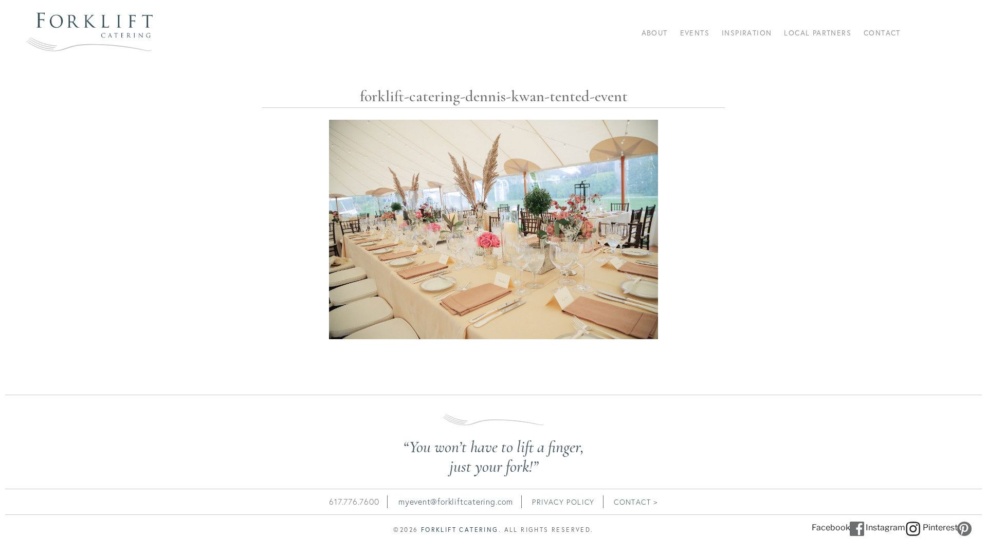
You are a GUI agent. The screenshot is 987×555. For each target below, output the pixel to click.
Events (694, 33)
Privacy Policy (563, 502)
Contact (882, 33)
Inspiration (747, 33)
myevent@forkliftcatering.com (455, 501)
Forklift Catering (460, 529)
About (655, 33)
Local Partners (817, 33)
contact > (636, 502)
